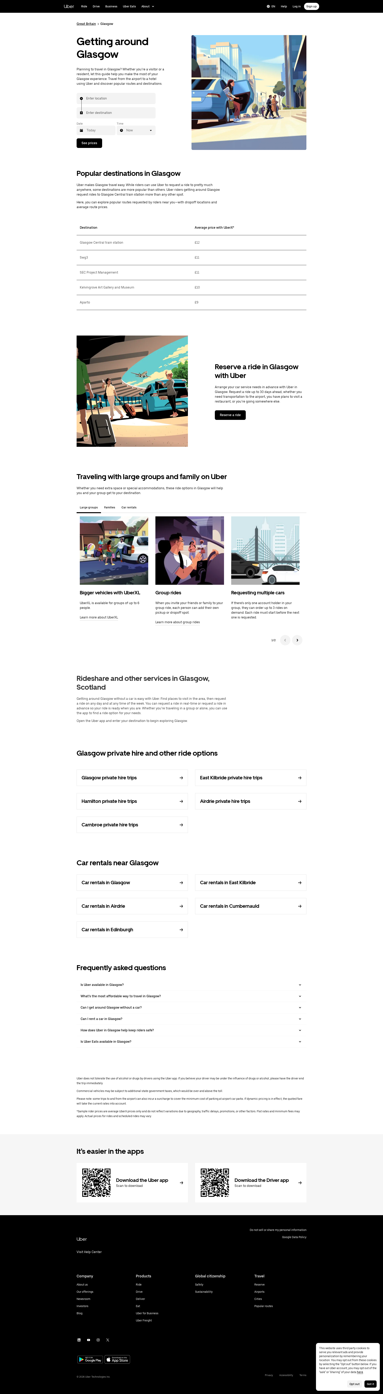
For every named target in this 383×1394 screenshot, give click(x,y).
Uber (69, 6)
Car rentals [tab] (128, 507)
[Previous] (285, 640)
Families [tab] (109, 507)
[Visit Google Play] (90, 1360)
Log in (297, 6)
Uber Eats (129, 6)
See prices (89, 143)
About (145, 6)
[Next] (297, 640)
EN (273, 6)
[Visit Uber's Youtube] (88, 1340)
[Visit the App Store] (117, 1359)
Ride (84, 6)
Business (111, 6)
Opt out (354, 1384)
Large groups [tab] (89, 507)
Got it (370, 1384)
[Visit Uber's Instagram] (98, 1340)
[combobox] (86, 98)
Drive (96, 6)
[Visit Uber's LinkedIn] (79, 1340)
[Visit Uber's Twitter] (108, 1340)
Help (284, 6)
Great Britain (86, 24)
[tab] (143, 507)
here (360, 1372)
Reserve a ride (230, 415)
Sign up (311, 6)
